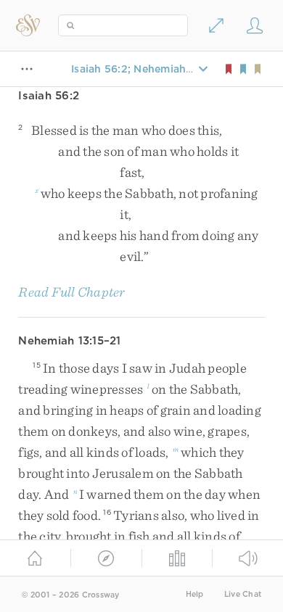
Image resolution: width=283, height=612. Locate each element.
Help (195, 594)
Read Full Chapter (71, 292)
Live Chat (242, 594)
